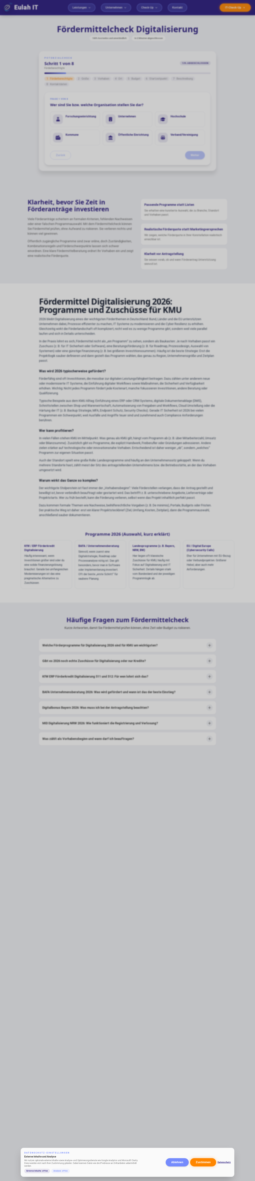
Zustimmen (203, 1162)
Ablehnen (177, 1162)
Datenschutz (224, 1162)
